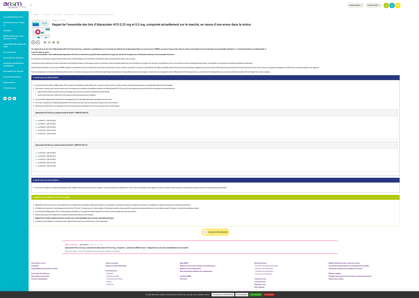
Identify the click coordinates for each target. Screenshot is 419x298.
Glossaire (183, 279)
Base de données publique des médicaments (196, 271)
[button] (386, 5)
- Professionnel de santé (114, 279)
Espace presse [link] (9, 82)
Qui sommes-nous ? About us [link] (14, 23)
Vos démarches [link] (9, 52)
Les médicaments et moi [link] (13, 17)
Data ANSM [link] (184, 263)
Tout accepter (255, 295)
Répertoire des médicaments (190, 268)
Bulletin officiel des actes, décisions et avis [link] (13, 37)
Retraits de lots (70, 14)
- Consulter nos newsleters (263, 271)
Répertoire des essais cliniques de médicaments (197, 266)
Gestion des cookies (336, 279)
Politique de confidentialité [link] (223, 295)
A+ (33, 42)
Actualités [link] (7, 31)
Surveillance (57, 14)
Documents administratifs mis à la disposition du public (349, 266)
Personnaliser (241, 295)
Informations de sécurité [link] (13, 71)
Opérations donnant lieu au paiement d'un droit (345, 268)
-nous (260, 284)
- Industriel (109, 273)
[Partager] (49, 42)
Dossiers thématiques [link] (12, 77)
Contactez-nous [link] (9, 88)
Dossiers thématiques (39, 279)
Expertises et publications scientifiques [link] (13, 64)
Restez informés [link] (260, 263)
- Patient (109, 282)
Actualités (46, 14)
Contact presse (259, 282)
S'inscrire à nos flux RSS (263, 274)
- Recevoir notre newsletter (263, 268)
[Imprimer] (54, 42)
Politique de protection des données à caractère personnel (350, 276)
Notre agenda (259, 287)
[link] (14, 5)
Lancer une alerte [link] (112, 263)
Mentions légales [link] (335, 273)
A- (38, 42)
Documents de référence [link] (13, 58)
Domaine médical (354, 5)
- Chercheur (110, 284)
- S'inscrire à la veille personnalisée (266, 266)
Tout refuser (269, 295)
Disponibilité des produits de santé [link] (14, 45)
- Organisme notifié (112, 276)
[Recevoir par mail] (45, 42)
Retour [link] (36, 14)
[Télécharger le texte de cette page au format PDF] (58, 42)
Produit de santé (373, 5)
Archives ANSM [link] (185, 276)
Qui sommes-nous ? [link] (38, 263)
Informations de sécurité (40, 276)
